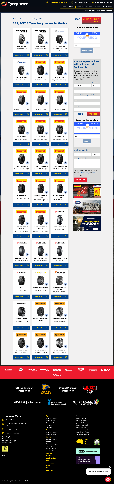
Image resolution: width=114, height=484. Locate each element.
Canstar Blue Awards (82, 430)
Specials (89, 7)
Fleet (98, 10)
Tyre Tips (49, 427)
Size (75, 83)
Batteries (48, 442)
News (103, 10)
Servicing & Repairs (52, 444)
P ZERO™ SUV (21, 196)
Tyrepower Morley (58, 2)
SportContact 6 (21, 350)
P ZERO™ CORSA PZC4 (21, 166)
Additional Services (52, 451)
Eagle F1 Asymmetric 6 (40, 288)
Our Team (92, 10)
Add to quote (19, 55)
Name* (76, 89)
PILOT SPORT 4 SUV (21, 77)
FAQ (86, 10)
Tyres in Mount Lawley (82, 425)
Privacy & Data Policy (12, 481)
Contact (97, 7)
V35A (21, 288)
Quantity (95, 83)
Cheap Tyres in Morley (82, 434)
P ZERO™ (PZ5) (21, 136)
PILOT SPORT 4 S (60, 46)
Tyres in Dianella (81, 418)
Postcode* (77, 107)
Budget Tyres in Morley (83, 432)
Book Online (108, 7)
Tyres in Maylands (81, 423)
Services (80, 7)
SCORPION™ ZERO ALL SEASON (40, 196)
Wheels (71, 7)
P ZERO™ (40, 77)
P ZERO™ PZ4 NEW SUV (60, 166)
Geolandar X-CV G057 (59, 258)
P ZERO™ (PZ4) (59, 77)
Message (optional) (80, 158)
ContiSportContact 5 (59, 319)
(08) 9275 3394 (82, 2)
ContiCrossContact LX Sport (40, 319)
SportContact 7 (59, 350)
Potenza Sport (21, 319)
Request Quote (80, 179)
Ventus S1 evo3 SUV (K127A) (59, 288)
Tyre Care (49, 425)
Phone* (84, 95)
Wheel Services (51, 449)
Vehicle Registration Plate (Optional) (81, 151)
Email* (76, 101)
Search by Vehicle (51, 418)
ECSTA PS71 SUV (22, 46)
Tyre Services (50, 446)
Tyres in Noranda (81, 427)
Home (16, 19)
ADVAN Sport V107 (21, 258)
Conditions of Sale (23, 481)
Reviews (109, 10)
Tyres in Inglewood (81, 420)
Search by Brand (51, 423)
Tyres (64, 7)
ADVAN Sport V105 (60, 227)
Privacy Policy (85, 173)
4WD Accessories (51, 439)
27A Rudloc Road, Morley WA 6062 (16, 425)
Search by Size (50, 421)
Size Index (79, 416)
